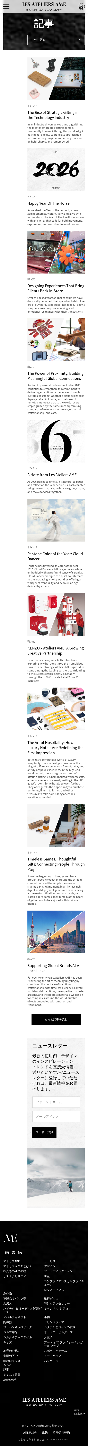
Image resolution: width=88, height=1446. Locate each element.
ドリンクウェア (54, 1322)
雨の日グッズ (11, 1361)
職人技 (31, 279)
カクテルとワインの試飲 (60, 1327)
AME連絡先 (10, 1380)
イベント (32, 197)
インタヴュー (34, 468)
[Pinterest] (13, 1252)
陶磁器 (7, 1322)
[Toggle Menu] (6, 6)
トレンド (32, 106)
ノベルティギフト (14, 1317)
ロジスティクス (54, 1290)
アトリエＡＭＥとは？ (17, 1266)
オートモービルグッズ (58, 1332)
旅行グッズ (51, 1299)
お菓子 (48, 1337)
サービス (49, 1261)
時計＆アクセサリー (57, 1303)
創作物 (7, 1293)
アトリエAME (11, 1261)
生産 (47, 1276)
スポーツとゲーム (55, 1351)
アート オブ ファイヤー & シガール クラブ (63, 1344)
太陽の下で (10, 1356)
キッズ (7, 1342)
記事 (6, 1370)
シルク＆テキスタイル (17, 1337)
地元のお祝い (11, 1351)
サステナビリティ (14, 1276)
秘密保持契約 (61, 1433)
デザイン (49, 1266)
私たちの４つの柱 (14, 1271)
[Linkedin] (20, 1252)
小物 (47, 1317)
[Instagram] (7, 1252)
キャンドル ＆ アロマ (57, 1309)
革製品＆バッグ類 (14, 1299)
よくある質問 (11, 1375)
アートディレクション (58, 1271)
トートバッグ (52, 1356)
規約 (45, 1433)
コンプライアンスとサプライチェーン (64, 1283)
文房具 (7, 1303)
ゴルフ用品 (10, 1332)
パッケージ (51, 1361)
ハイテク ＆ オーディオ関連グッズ (22, 1310)
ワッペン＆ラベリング (17, 1327)
